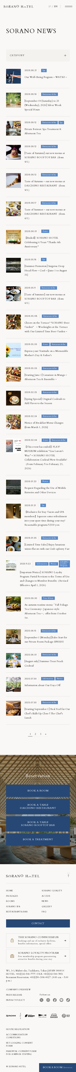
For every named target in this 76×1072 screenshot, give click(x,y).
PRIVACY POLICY (15, 1000)
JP (50, 6)
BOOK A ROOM (38, 790)
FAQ (44, 911)
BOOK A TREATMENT (38, 839)
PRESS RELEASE (14, 995)
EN (55, 6)
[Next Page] (46, 734)
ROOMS (10, 901)
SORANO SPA (13, 906)
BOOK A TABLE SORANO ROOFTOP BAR (38, 823)
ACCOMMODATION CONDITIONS (17, 1036)
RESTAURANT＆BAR (17, 911)
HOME (9, 890)
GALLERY (47, 906)
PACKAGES (12, 896)
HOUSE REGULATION (17, 1029)
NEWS (45, 901)
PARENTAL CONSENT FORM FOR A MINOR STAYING (21, 1053)
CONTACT (38, 923)
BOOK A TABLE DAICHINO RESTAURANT (38, 806)
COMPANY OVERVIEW (18, 989)
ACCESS (46, 896)
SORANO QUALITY (52, 890)
